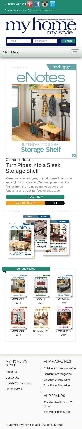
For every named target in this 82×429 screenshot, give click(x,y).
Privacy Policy (14, 425)
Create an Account (15, 10)
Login (68, 41)
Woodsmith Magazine (57, 380)
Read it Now (35, 197)
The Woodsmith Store (57, 412)
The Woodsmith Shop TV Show (58, 404)
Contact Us (12, 378)
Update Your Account (18, 384)
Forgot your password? (41, 10)
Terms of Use (32, 425)
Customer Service (52, 425)
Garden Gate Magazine (58, 374)
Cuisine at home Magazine (60, 369)
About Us (11, 372)
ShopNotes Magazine (57, 386)
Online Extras (14, 389)
